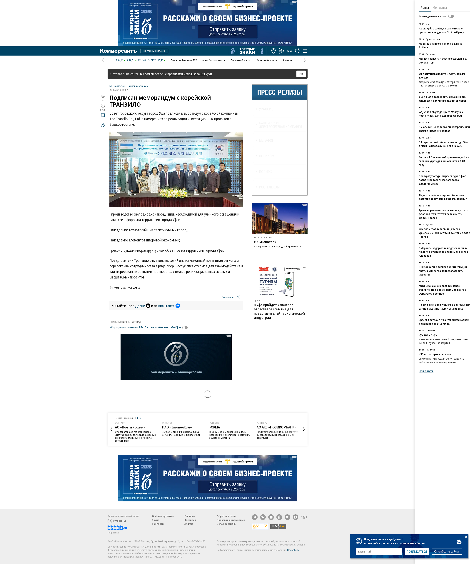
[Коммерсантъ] (118, 51)
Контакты (158, 523)
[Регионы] (273, 51)
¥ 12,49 (142, 60)
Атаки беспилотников (214, 60)
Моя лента (440, 8)
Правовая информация (231, 520)
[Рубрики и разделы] (305, 51)
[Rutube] (287, 517)
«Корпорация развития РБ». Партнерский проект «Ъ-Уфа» (145, 327)
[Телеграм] (255, 517)
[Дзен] (271, 517)
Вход (290, 51)
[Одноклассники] (279, 517)
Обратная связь (226, 516)
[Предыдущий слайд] (111, 429)
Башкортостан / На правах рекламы (128, 86)
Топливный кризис (241, 60)
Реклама (189, 516)
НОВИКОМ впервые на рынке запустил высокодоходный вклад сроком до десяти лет (277, 434)
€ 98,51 (131, 60)
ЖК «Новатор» (265, 242)
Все (139, 417)
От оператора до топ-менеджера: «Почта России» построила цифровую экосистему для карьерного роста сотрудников (135, 436)
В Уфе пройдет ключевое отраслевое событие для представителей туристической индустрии (279, 311)
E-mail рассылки (226, 523)
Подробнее (293, 550)
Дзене (140, 305)
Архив (155, 520)
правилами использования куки (189, 74)
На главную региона (154, 50)
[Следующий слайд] (304, 429)
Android (188, 523)
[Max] (295, 517)
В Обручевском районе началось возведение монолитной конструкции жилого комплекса (229, 434)
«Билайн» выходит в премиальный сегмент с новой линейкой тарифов (181, 433)
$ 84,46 (119, 60)
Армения (287, 60)
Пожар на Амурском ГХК (184, 60)
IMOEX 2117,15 (155, 60)
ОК (301, 74)
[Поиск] (297, 51)
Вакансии (190, 520)
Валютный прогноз (267, 60)
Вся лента (426, 371)
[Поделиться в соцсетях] (103, 125)
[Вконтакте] (263, 517)
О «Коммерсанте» (163, 516)
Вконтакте (166, 305)
